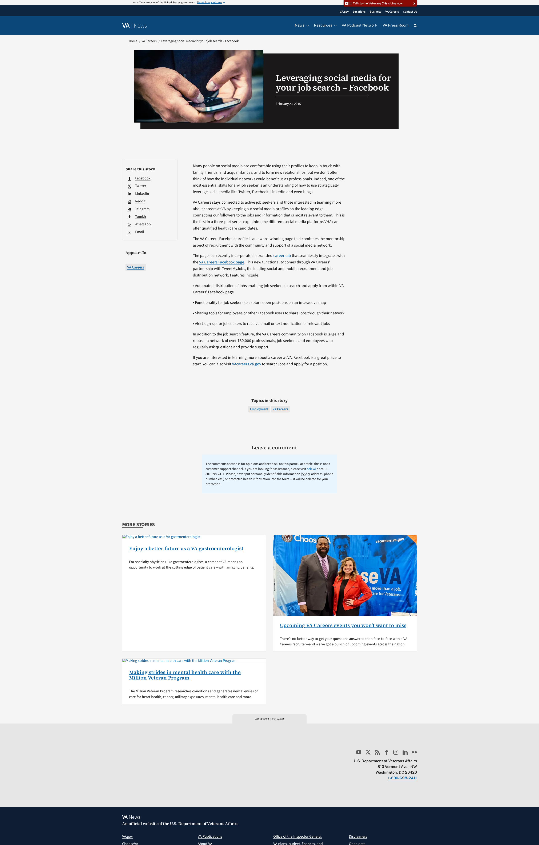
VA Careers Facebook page (221, 262)
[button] (415, 25)
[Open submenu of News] (306, 25)
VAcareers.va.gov (246, 364)
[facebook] (386, 752)
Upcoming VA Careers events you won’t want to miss (343, 625)
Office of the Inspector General (297, 836)
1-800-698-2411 (402, 778)
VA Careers (135, 267)
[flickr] (414, 752)
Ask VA (311, 469)
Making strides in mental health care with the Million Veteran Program (185, 675)
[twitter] (368, 752)
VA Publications (210, 836)
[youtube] (358, 752)
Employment (259, 409)
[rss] (377, 752)
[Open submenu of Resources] (334, 25)
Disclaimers (358, 836)
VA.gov (127, 836)
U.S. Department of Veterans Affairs (204, 823)
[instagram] (395, 752)
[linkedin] (405, 752)
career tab (282, 256)
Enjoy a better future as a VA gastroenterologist (186, 548)
